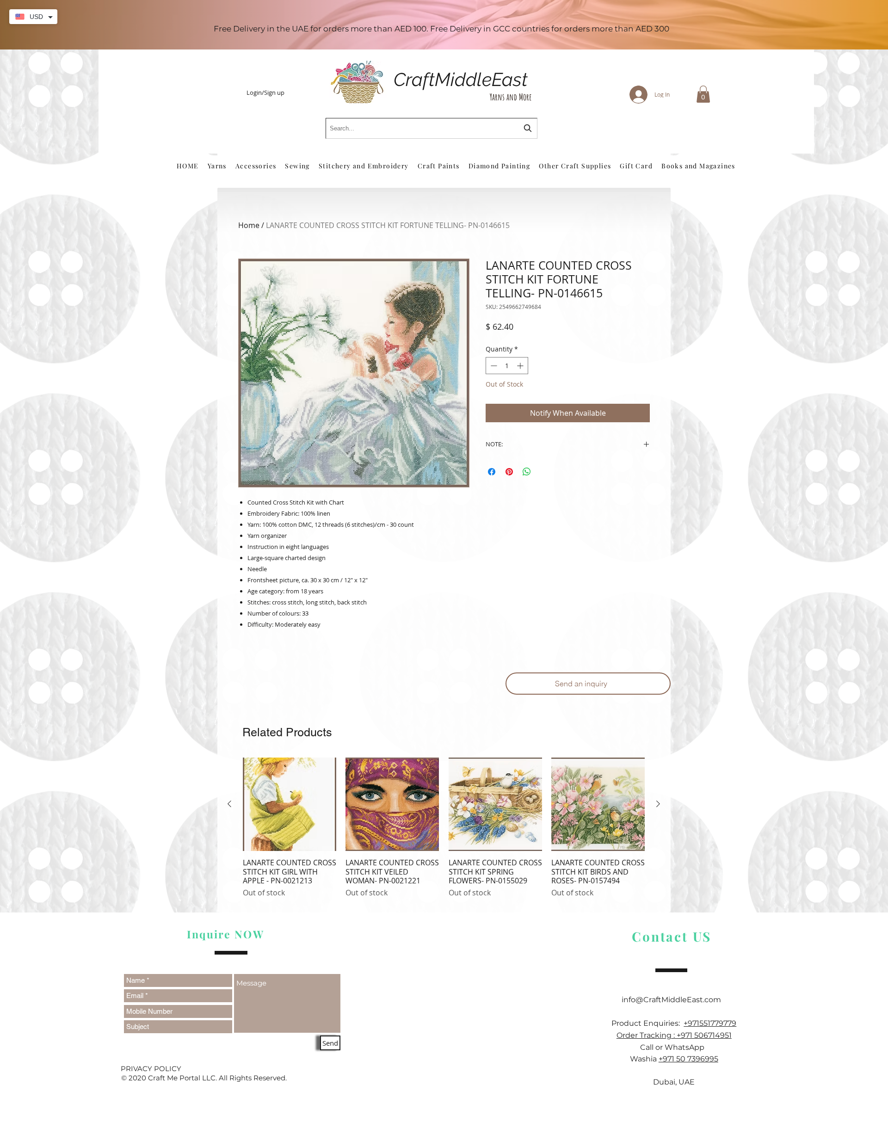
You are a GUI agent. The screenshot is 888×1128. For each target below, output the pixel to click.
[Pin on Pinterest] (509, 471)
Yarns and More (511, 97)
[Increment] (521, 366)
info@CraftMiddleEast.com (674, 999)
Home (248, 225)
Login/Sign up (265, 93)
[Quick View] (289, 804)
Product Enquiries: (647, 1023)
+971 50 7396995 (688, 1058)
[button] (703, 94)
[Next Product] (658, 803)
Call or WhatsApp (674, 1047)
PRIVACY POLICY (151, 1068)
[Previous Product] (229, 803)
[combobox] (431, 128)
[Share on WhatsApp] (526, 471)
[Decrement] (493, 366)
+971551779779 (710, 1023)
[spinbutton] (507, 366)
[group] (444, 832)
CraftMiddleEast (461, 79)
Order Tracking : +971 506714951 (674, 1035)
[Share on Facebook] (491, 471)
